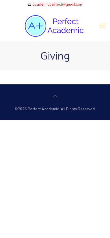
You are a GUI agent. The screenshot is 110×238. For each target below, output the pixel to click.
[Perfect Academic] (55, 25)
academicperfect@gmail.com (57, 4)
